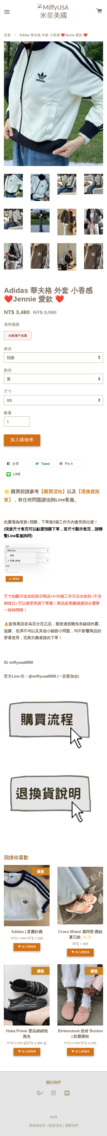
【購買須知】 (53, 491)
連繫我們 (71, 1125)
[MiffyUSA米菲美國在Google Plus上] (40, 1095)
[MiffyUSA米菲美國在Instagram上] (53, 1095)
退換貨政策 (37, 1125)
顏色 (8, 370)
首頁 (7, 34)
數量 (8, 412)
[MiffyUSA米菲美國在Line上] (67, 1095)
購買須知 (55, 1125)
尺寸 (8, 391)
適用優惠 (11, 324)
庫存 (8, 348)
